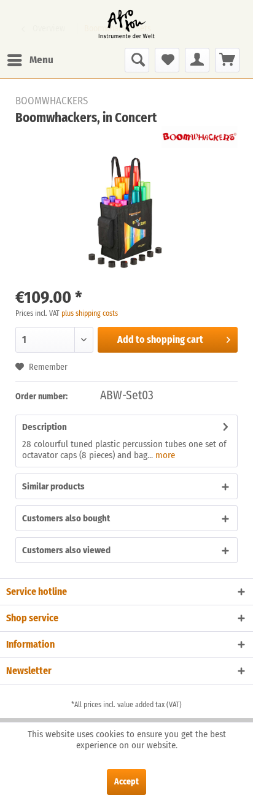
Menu (41, 59)
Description (44, 426)
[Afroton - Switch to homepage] (126, 24)
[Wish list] (167, 60)
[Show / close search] (137, 60)
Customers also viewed (66, 550)
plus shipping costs (89, 313)
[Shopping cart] (227, 60)
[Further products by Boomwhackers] (200, 137)
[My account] (197, 60)
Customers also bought (66, 518)
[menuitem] (30, 60)
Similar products (53, 486)
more (164, 455)
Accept (126, 781)
